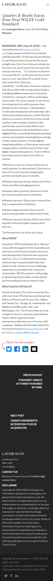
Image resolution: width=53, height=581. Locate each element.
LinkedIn (18, 332)
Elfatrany (42, 565)
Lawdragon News (14, 29)
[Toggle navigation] (48, 4)
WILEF (16, 258)
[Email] (34, 349)
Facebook (33, 332)
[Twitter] (5, 575)
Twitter (9, 332)
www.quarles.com (33, 328)
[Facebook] (11, 575)
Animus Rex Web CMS (33, 569)
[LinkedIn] (16, 575)
